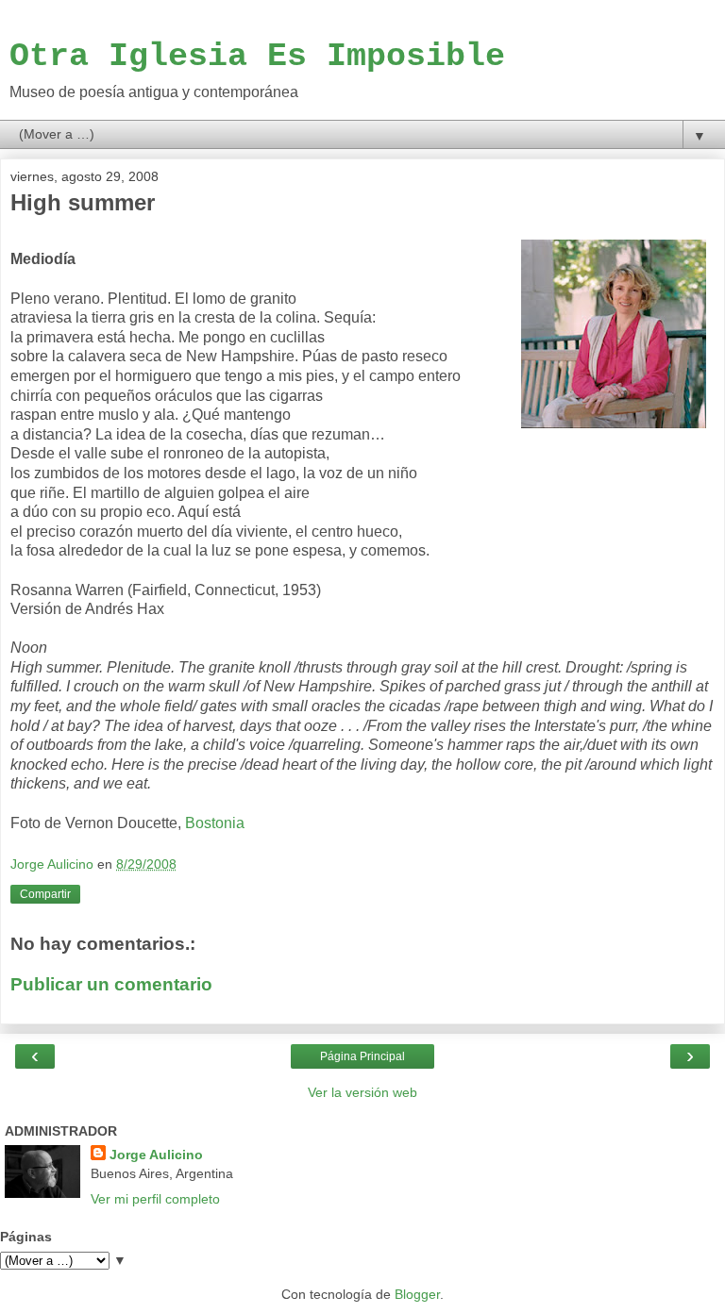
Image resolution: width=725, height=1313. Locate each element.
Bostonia (214, 823)
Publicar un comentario (111, 984)
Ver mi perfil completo (155, 1198)
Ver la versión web (362, 1092)
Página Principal (362, 1056)
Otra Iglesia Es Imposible (257, 56)
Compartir (45, 894)
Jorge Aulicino (156, 1154)
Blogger (417, 1294)
